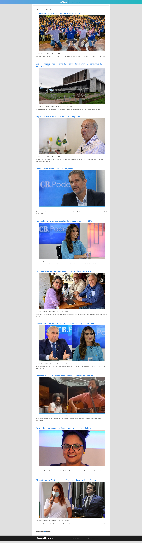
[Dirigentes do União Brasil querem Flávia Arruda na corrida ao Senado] (72, 499)
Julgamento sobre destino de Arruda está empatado (58, 116)
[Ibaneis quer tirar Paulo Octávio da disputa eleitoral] (72, 33)
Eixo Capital (68, 53)
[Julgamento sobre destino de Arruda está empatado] (72, 136)
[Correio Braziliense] (64, 2)
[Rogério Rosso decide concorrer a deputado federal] (72, 188)
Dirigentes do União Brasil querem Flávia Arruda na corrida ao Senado (66, 480)
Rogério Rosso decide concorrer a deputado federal (58, 168)
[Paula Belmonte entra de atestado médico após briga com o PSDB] (72, 240)
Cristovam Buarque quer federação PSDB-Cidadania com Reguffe (64, 271)
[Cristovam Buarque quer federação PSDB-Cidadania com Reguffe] (72, 291)
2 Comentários (61, 261)
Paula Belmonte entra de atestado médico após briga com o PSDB (64, 221)
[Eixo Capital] (75, 2)
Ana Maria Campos (54, 53)
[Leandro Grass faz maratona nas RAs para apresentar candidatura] (72, 395)
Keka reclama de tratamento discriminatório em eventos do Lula (63, 428)
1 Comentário (61, 53)
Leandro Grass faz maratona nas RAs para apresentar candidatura (64, 375)
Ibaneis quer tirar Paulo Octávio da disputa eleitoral (58, 13)
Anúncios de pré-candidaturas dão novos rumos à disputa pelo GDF (65, 323)
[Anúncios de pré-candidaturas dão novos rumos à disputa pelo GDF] (72, 343)
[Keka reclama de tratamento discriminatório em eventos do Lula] (72, 447)
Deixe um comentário (62, 106)
